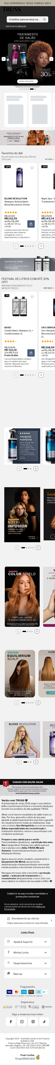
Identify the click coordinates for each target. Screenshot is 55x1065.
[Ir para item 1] (22, 246)
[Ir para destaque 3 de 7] (24, 89)
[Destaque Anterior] (4, 59)
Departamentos (22, 963)
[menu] (4, 19)
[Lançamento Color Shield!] (22, 597)
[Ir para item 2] (25, 246)
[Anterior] (19, 469)
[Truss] (11, 10)
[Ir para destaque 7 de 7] (35, 89)
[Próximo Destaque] (51, 59)
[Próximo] (41, 246)
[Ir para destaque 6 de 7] (32, 89)
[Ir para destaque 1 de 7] (19, 89)
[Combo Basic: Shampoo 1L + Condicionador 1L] (19, 306)
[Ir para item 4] (30, 246)
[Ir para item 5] (32, 246)
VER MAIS (48, 288)
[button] (31, 224)
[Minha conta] (45, 11)
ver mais (49, 159)
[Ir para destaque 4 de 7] (26, 89)
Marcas (17, 974)
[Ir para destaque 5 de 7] (28, 89)
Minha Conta (20, 952)
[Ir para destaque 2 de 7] (22, 89)
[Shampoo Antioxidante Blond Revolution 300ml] (19, 177)
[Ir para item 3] (28, 246)
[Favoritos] (51, 11)
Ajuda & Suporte (23, 941)
